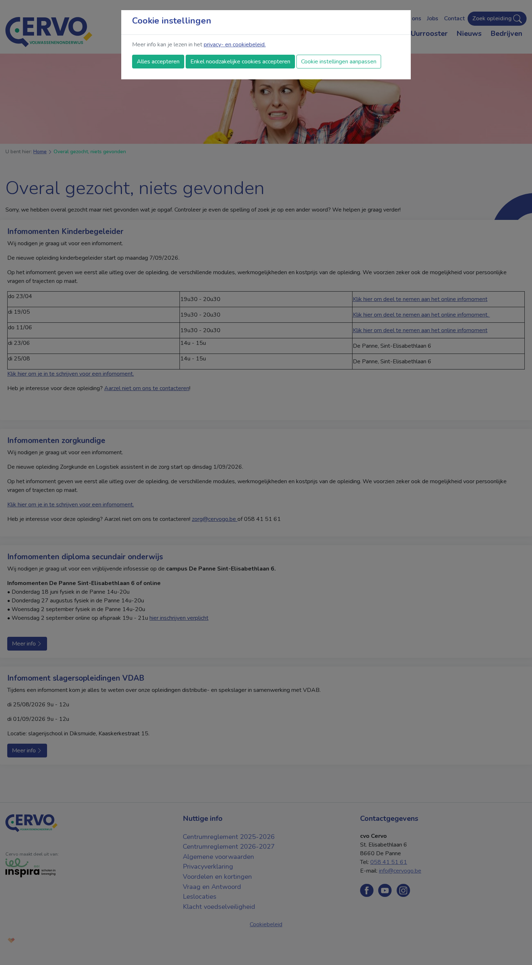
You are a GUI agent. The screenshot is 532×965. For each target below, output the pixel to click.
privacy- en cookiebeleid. (235, 45)
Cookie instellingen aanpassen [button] (338, 62)
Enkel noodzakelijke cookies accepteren (240, 62)
